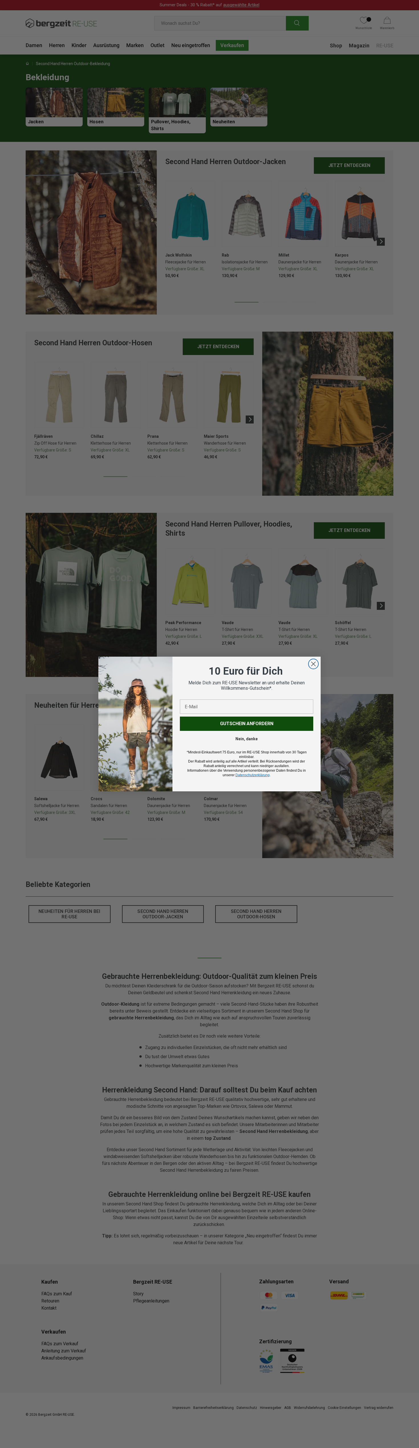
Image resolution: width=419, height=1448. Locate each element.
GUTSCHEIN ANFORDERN (246, 723)
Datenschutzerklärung (252, 775)
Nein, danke (246, 739)
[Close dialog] (313, 664)
